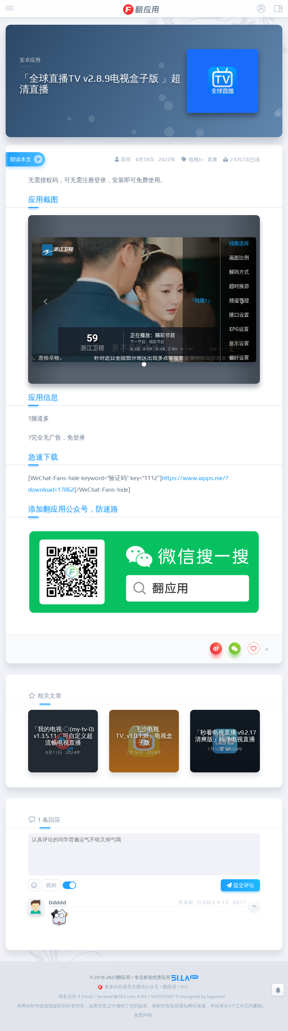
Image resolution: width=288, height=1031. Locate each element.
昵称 (51, 885)
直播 (212, 159)
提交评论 (243, 885)
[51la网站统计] (184, 977)
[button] (45, 299)
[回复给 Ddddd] (254, 906)
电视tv (196, 159)
